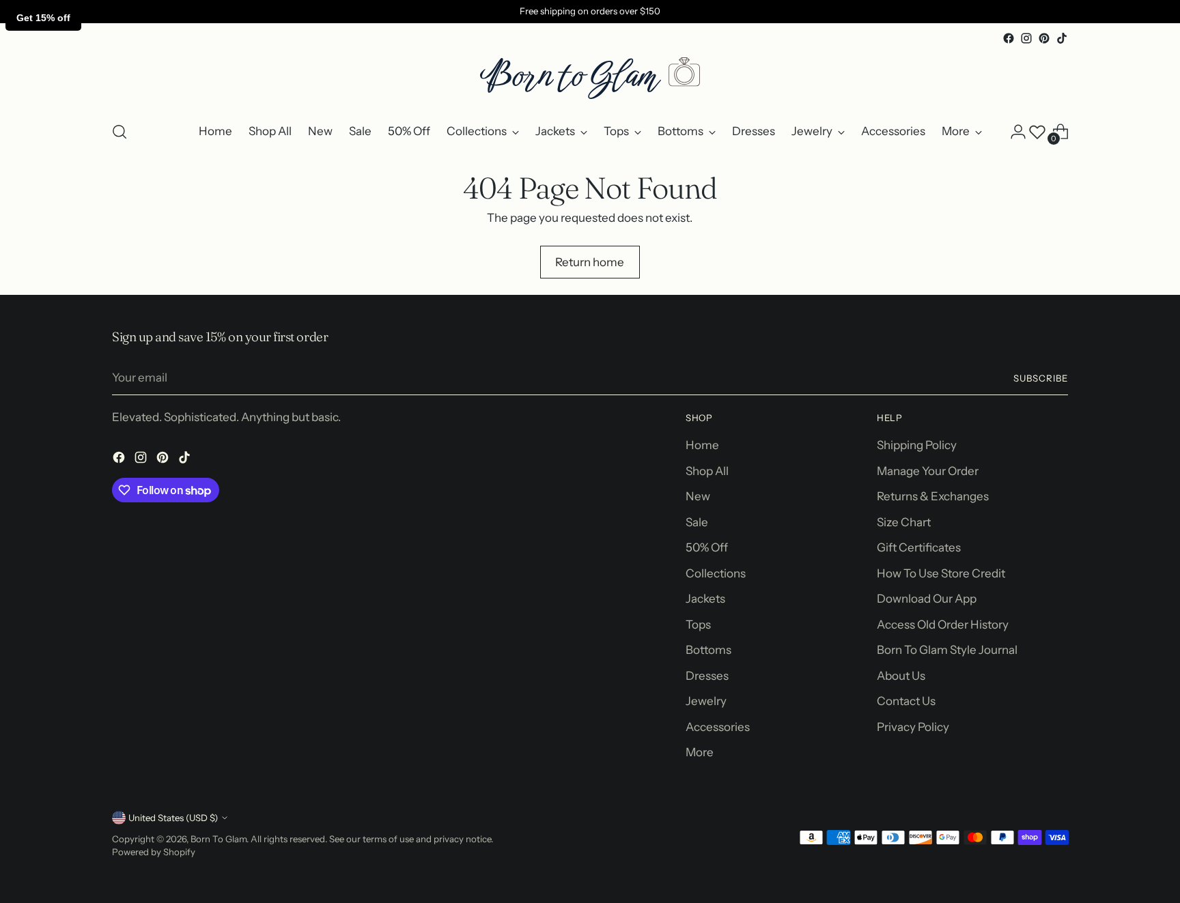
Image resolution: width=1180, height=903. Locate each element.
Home (702, 445)
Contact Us (906, 701)
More (700, 752)
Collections (716, 573)
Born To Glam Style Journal (947, 650)
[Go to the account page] (1018, 131)
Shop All (707, 471)
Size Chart (904, 522)
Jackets (705, 598)
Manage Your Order (928, 471)
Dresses (707, 676)
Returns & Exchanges (933, 496)
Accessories (718, 727)
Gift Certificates (919, 547)
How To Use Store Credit (941, 573)
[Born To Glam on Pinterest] (1044, 38)
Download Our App (927, 598)
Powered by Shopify (153, 851)
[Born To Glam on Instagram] (1026, 38)
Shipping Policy (917, 445)
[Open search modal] (119, 131)
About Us (901, 676)
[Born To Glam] (590, 78)
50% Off (707, 547)
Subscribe (1040, 378)
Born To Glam (219, 838)
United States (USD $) (173, 817)
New (698, 496)
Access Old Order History (943, 624)
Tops (698, 624)
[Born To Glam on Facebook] (1008, 38)
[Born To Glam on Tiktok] (1062, 38)
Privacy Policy (913, 727)
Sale (697, 522)
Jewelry (706, 701)
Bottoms (708, 650)
